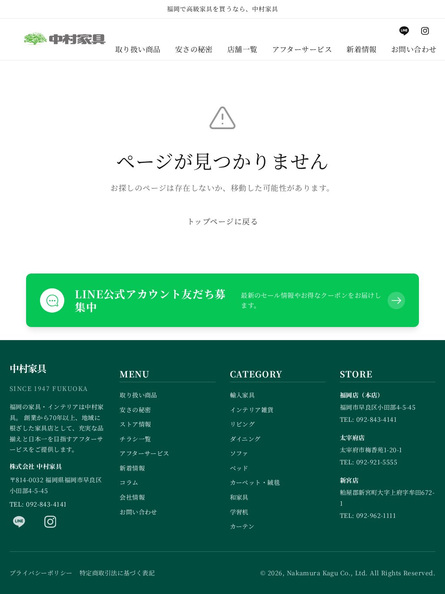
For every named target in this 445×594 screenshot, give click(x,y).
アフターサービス (144, 453)
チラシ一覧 (135, 438)
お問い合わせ (138, 511)
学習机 (239, 511)
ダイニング (245, 438)
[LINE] (19, 521)
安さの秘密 (135, 409)
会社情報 (132, 497)
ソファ (239, 453)
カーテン (242, 526)
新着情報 (132, 468)
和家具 (239, 497)
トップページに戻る (222, 221)
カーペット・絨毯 (255, 482)
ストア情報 (135, 424)
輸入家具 (242, 394)
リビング (242, 424)
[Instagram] (50, 521)
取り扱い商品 (138, 394)
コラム (129, 482)
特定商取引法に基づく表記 (117, 572)
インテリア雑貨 (252, 409)
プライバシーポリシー (41, 572)
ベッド (239, 468)
